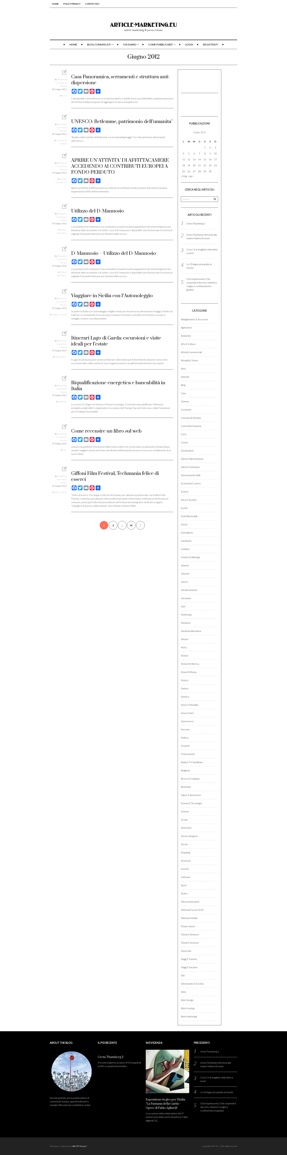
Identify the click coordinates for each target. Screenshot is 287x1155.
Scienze (185, 811)
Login (189, 44)
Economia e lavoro (191, 483)
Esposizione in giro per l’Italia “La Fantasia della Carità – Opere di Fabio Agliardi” (165, 1104)
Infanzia (185, 565)
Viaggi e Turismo (59, 314)
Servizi (184, 844)
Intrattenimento (189, 590)
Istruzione (186, 598)
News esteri (187, 713)
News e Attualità (189, 704)
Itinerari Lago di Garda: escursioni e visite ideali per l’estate (116, 341)
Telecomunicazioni (190, 901)
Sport (184, 885)
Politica (184, 737)
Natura (184, 688)
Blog (183, 385)
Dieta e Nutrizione (190, 467)
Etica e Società (188, 499)
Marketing (186, 614)
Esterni (184, 491)
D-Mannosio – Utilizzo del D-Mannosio (113, 253)
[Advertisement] (196, 81)
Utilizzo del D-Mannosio (97, 211)
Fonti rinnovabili (189, 516)
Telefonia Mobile (189, 918)
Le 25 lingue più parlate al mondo (216, 1092)
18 (183, 165)
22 (204, 165)
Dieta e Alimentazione (192, 458)
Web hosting (187, 1008)
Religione (185, 770)
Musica (184, 680)
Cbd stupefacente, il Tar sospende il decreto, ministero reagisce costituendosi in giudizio (218, 1107)
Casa (64, 95)
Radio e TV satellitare (192, 762)
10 (215, 153)
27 (194, 171)
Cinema (185, 401)
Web (183, 991)
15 (204, 159)
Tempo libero (61, 356)
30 (210, 171)
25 (183, 171)
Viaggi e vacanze (189, 967)
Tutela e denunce (190, 934)
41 (131, 525)
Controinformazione (191, 426)
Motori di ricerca (190, 663)
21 (199, 165)
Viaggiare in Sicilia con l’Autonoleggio (112, 296)
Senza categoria (189, 836)
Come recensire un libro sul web (106, 431)
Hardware (186, 540)
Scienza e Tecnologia (191, 803)
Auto (183, 368)
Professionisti (188, 754)
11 (183, 159)
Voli (182, 975)
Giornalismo (187, 532)
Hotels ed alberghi (190, 557)
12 (188, 159)
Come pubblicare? (160, 44)
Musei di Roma (188, 672)
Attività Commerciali (191, 352)
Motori (184, 655)
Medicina (185, 622)
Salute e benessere (191, 795)
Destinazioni (187, 450)
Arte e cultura (60, 492)
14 (199, 159)
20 (194, 165)
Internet (185, 573)
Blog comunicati (99, 44)
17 (215, 159)
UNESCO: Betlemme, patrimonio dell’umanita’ (121, 122)
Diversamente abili (190, 475)
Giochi (184, 524)
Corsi (183, 434)
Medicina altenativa (191, 631)
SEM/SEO (186, 827)
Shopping (185, 852)
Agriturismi (186, 327)
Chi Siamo (129, 44)
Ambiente (62, 401)
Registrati (210, 44)
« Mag (184, 176)
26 (188, 171)
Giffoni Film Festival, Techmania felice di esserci (115, 476)
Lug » (190, 176)
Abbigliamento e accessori (194, 319)
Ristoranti (186, 786)
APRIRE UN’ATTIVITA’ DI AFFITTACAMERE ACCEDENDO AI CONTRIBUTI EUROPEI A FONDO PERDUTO (120, 166)
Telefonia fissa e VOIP (192, 909)
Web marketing (189, 1016)
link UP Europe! (80, 1146)
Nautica (185, 696)
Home (55, 4)
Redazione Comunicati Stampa (61, 82)
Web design (187, 1000)
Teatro (184, 893)
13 (194, 159)
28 (199, 171)
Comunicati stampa (191, 417)
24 (215, 165)
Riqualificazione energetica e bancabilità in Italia (118, 386)
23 (210, 165)
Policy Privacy (71, 4)
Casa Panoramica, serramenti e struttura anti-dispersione (120, 80)
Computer (186, 409)
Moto (184, 647)
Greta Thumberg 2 (195, 223)
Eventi (184, 508)
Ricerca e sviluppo (190, 778)
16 (210, 159)
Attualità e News (189, 360)
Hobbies (185, 549)
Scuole (184, 819)
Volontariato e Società (192, 983)
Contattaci (92, 4)
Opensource (187, 721)
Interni (184, 581)
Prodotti (185, 745)
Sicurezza (186, 860)
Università (186, 950)
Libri (65, 450)
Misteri (184, 639)
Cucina (184, 442)
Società (185, 868)
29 (204, 171)
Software (185, 877)
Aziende (185, 376)
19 (188, 165)
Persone (185, 729)
